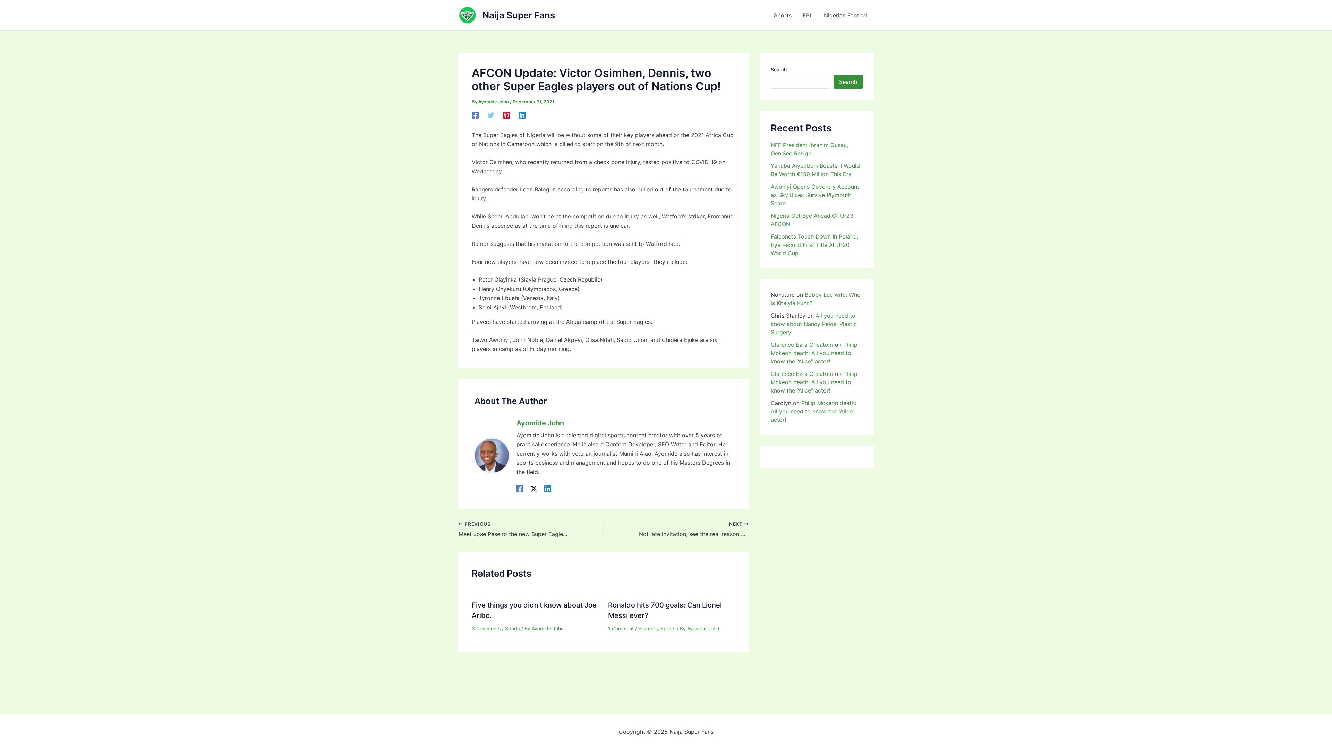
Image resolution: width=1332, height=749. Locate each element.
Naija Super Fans (519, 15)
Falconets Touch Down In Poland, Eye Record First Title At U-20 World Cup (814, 245)
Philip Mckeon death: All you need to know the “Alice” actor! (814, 353)
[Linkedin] (522, 115)
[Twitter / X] (533, 488)
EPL (808, 15)
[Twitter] (490, 115)
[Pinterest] (506, 115)
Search (779, 69)
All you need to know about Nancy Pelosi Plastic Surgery (814, 324)
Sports (783, 15)
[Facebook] (475, 115)
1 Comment (621, 628)
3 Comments (486, 628)
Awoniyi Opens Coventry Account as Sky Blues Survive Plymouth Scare (815, 195)
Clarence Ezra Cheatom (802, 344)
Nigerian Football (846, 15)
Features (648, 628)
